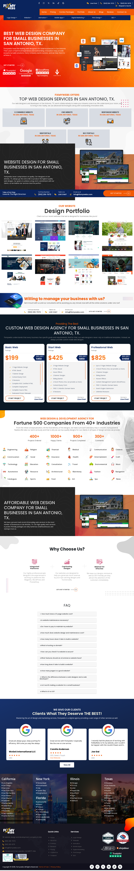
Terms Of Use (44, 867)
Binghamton (42, 793)
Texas (108, 779)
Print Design (96, 18)
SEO (112, 18)
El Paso (108, 795)
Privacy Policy (56, 867)
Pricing (53, 12)
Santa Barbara (8, 816)
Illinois (74, 779)
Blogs (101, 12)
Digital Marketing (78, 18)
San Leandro (7, 813)
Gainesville (41, 819)
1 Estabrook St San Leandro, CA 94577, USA (20, 851)
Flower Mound (111, 813)
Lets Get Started (95, 311)
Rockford (75, 793)
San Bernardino (8, 793)
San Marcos (7, 798)
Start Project (14, 398)
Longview (109, 811)
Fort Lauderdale (43, 817)
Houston (109, 783)
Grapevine (109, 816)
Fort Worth (109, 793)
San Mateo (6, 795)
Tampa (40, 807)
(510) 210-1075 (10, 844)
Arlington (109, 798)
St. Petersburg (42, 812)
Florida (41, 798)
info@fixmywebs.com (13, 848)
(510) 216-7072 (10, 841)
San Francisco (8, 790)
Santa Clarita (7, 803)
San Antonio (110, 785)
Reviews (110, 12)
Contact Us (121, 12)
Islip (38, 788)
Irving (107, 805)
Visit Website (96, 758)
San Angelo (110, 808)
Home (44, 12)
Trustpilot (53, 856)
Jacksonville (41, 802)
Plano (107, 803)
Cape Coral (41, 814)
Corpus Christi (111, 800)
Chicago (74, 783)
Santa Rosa (7, 805)
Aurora (74, 785)
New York (43, 779)
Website (27, 18)
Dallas (108, 788)
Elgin (73, 795)
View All (67, 765)
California (8, 779)
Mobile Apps (59, 18)
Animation (42, 18)
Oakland (5, 800)
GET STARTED (9, 65)
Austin (108, 790)
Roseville (6, 811)
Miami (39, 804)
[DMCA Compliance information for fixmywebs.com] (108, 848)
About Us (91, 12)
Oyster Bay (41, 790)
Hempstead (41, 783)
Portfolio (80, 12)
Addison (74, 800)
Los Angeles (7, 783)
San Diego (6, 785)
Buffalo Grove (76, 798)
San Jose (6, 788)
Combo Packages (66, 12)
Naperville (75, 790)
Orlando (40, 809)
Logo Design (11, 18)
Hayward (6, 808)
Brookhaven (42, 785)
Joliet (73, 788)
